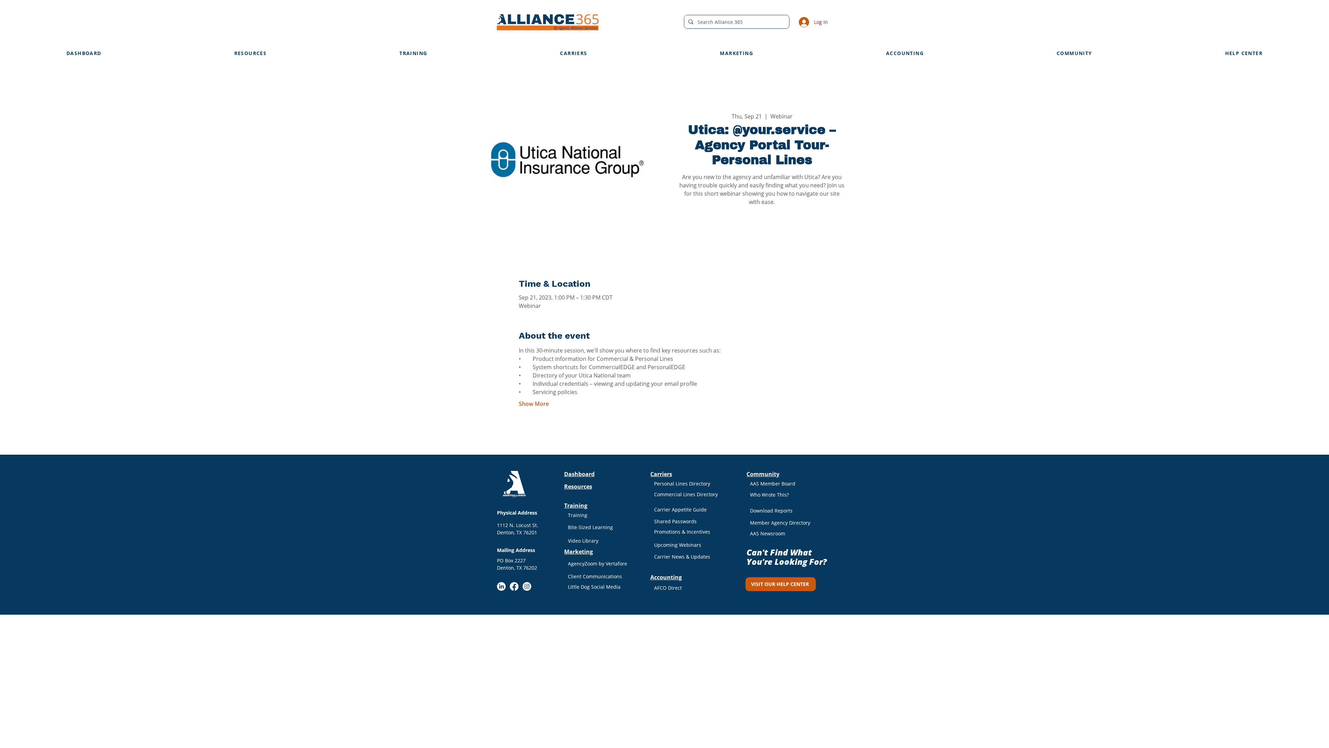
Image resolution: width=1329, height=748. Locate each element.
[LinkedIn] (501, 586)
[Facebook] (514, 586)
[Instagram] (527, 586)
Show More (534, 403)
